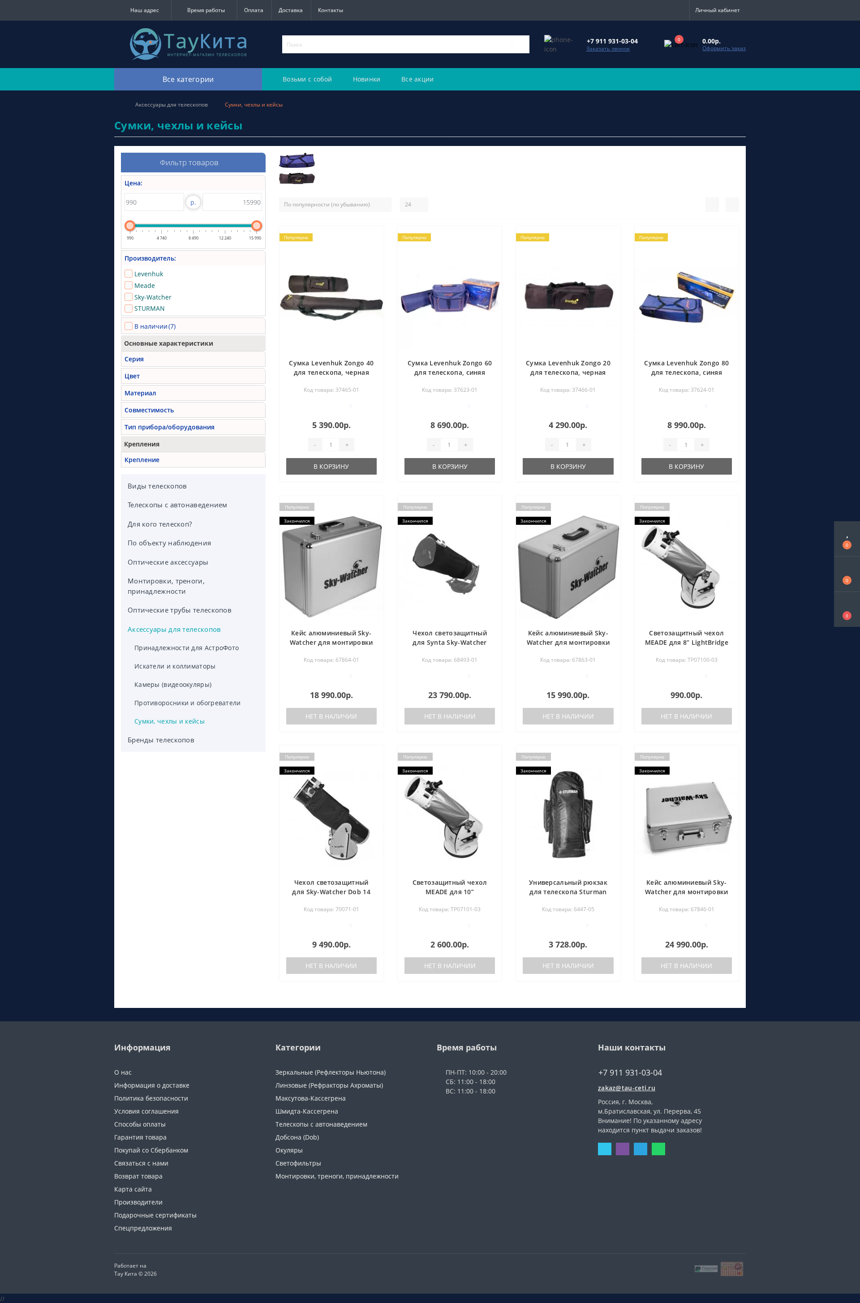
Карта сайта (133, 1189)
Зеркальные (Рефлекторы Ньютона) (330, 1072)
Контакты (330, 10)
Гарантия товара (140, 1137)
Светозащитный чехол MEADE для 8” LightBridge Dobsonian (686, 642)
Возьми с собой (307, 79)
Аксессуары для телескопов (171, 104)
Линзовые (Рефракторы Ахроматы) (329, 1085)
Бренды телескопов (161, 739)
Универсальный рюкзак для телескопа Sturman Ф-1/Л (568, 891)
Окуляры (289, 1150)
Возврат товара (138, 1176)
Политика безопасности (151, 1098)
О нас (123, 1072)
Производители (138, 1202)
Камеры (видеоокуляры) (172, 684)
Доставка (291, 10)
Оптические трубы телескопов (180, 609)
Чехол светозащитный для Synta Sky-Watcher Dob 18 (450, 642)
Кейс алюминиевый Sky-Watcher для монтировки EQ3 (568, 642)
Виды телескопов (157, 485)
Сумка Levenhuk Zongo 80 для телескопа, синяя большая (686, 372)
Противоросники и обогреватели (187, 703)
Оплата (253, 10)
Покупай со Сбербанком (151, 1150)
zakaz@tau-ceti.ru (626, 1088)
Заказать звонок (608, 48)
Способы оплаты (140, 1124)
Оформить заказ (724, 48)
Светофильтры (298, 1163)
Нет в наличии (331, 716)
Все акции (417, 79)
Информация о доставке (151, 1085)
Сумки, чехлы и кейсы (169, 721)
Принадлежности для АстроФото (186, 647)
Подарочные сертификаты (155, 1215)
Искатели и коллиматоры (175, 666)
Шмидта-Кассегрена (306, 1111)
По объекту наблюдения (169, 542)
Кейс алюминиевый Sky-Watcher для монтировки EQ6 (686, 891)
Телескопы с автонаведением (178, 504)
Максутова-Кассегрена (310, 1098)
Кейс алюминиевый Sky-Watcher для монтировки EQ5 (331, 642)
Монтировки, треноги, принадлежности (166, 586)
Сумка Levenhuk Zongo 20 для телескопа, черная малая (568, 372)
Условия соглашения (146, 1111)
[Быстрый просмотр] (373, 263)
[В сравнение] (373, 250)
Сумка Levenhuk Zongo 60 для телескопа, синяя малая (450, 372)
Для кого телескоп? (160, 523)
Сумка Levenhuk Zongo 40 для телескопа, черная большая (331, 372)
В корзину (331, 466)
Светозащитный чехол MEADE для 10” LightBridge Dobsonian (450, 891)
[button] (142, 10)
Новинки (367, 79)
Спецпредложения (143, 1228)
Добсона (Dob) (297, 1137)
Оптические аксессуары (168, 561)
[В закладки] (373, 237)
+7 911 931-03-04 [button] (630, 1072)
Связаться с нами (141, 1163)
